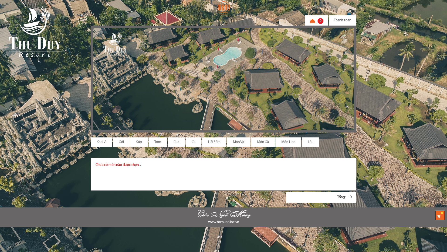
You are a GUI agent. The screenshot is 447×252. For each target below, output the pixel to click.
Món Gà (263, 142)
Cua (176, 142)
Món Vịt (239, 142)
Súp (139, 142)
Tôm (157, 142)
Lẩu (310, 142)
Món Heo (288, 142)
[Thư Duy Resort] (223, 79)
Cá (194, 142)
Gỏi (121, 142)
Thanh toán (342, 20)
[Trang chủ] (223, 8)
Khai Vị (101, 142)
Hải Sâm (214, 142)
